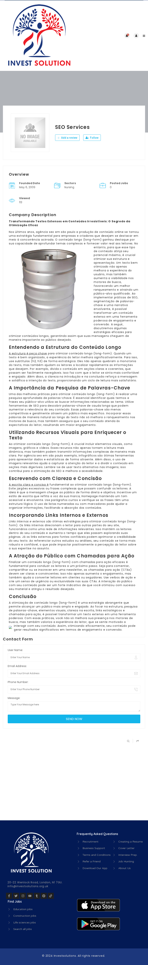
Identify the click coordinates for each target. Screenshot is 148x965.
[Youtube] (30, 896)
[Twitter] (16, 896)
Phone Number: (18, 682)
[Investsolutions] (38, 35)
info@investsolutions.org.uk (28, 886)
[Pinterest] (44, 896)
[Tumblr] (37, 896)
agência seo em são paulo (55, 232)
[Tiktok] (51, 896)
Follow (93, 137)
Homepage (90, 496)
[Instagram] (23, 896)
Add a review (69, 137)
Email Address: (17, 666)
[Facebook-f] (9, 896)
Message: (14, 698)
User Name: (15, 650)
